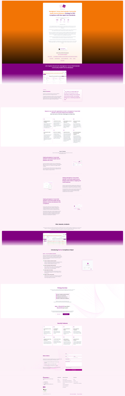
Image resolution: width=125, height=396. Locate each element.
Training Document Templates (77, 383)
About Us (59, 380)
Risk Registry (64, 387)
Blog (74, 379)
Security (64, 383)
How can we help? (67, 361)
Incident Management (66, 384)
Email (66, 356)
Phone (74, 356)
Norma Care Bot (65, 379)
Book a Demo (66, 314)
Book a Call (58, 314)
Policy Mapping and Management (67, 380)
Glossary (74, 380)
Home (58, 379)
